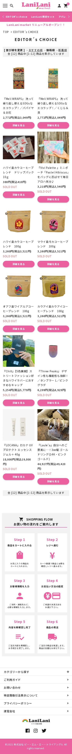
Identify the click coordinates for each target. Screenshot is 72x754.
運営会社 (9, 711)
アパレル (63, 16)
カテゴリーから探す (16, 672)
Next (68, 17)
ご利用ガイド (12, 680)
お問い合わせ (12, 687)
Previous (3, 17)
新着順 (62, 50)
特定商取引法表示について (21, 695)
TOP (6, 32)
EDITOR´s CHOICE (26, 32)
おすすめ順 (36, 50)
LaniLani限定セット (43, 16)
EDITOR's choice (16, 16)
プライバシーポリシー (18, 703)
